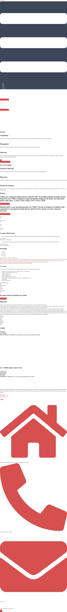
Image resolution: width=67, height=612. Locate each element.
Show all (3, 251)
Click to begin (4, 99)
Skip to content (2, 0)
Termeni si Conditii (3, 397)
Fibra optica (4, 254)
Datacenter (3, 253)
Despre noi (3, 88)
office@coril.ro (2, 601)
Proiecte (3, 85)
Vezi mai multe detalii (4, 161)
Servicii (3, 87)
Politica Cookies (2, 394)
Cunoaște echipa (5, 203)
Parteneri (3, 84)
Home (3, 83)
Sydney (13, 608)
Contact (3, 298)
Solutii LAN (4, 255)
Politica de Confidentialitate (4, 395)
